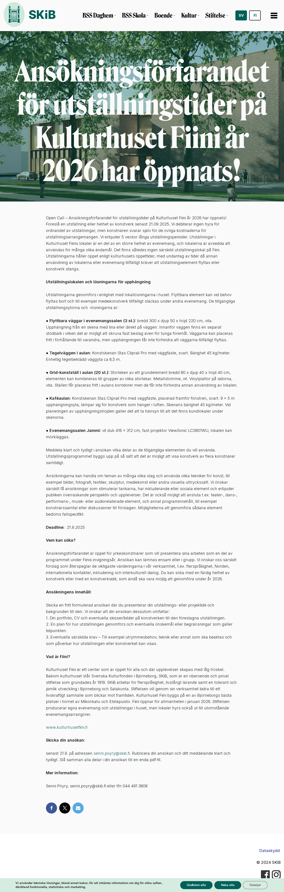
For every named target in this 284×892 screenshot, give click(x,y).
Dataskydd (269, 850)
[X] (64, 808)
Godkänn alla (196, 885)
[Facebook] (51, 808)
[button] (115, 15)
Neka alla (228, 885)
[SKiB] (29, 15)
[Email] (78, 808)
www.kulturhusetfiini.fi (66, 727)
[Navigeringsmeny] (274, 16)
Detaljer (255, 885)
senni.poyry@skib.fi (112, 753)
